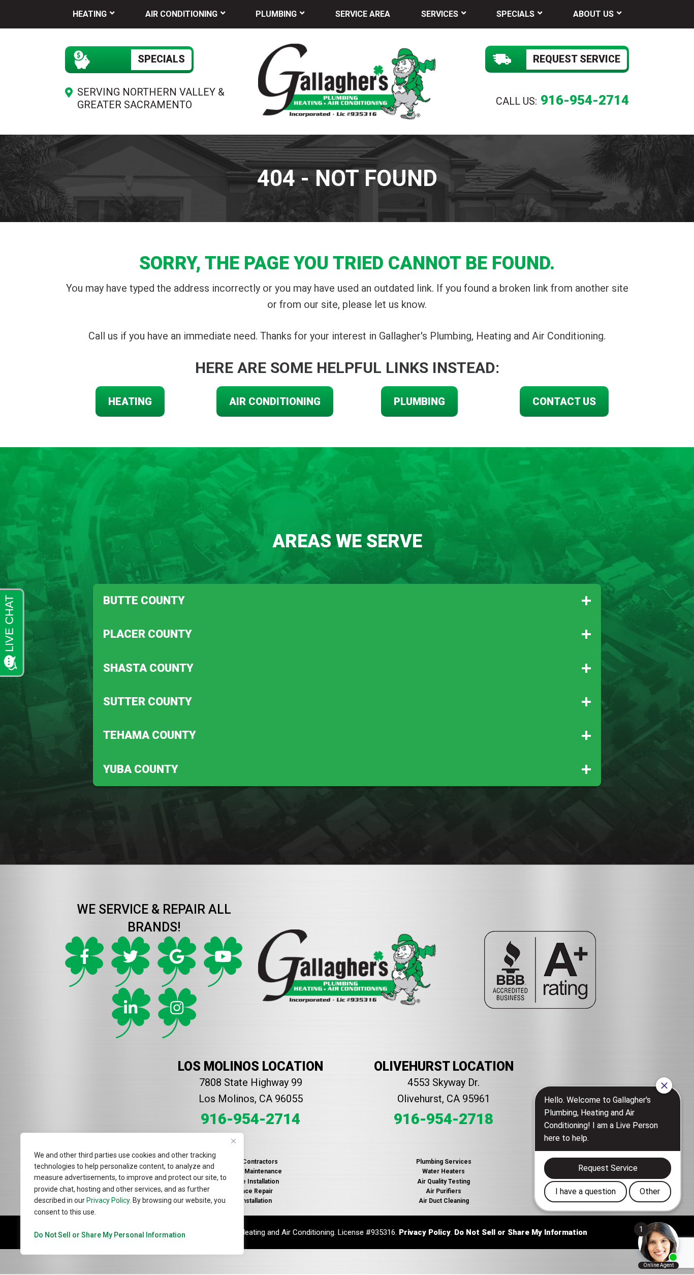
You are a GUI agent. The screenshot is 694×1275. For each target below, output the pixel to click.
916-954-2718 (443, 1119)
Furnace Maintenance (250, 1171)
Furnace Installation (250, 1181)
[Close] (233, 1141)
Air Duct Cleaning (444, 1200)
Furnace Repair (251, 1191)
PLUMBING (419, 401)
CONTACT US (564, 401)
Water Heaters (443, 1171)
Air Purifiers (443, 1191)
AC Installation (251, 1200)
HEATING (130, 401)
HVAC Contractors (250, 1161)
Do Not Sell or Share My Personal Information (109, 1235)
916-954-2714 (585, 100)
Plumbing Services (443, 1161)
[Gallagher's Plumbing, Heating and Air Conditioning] (347, 80)
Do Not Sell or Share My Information (520, 1232)
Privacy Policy (108, 1200)
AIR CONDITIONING (275, 401)
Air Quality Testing (443, 1181)
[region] (132, 1194)
